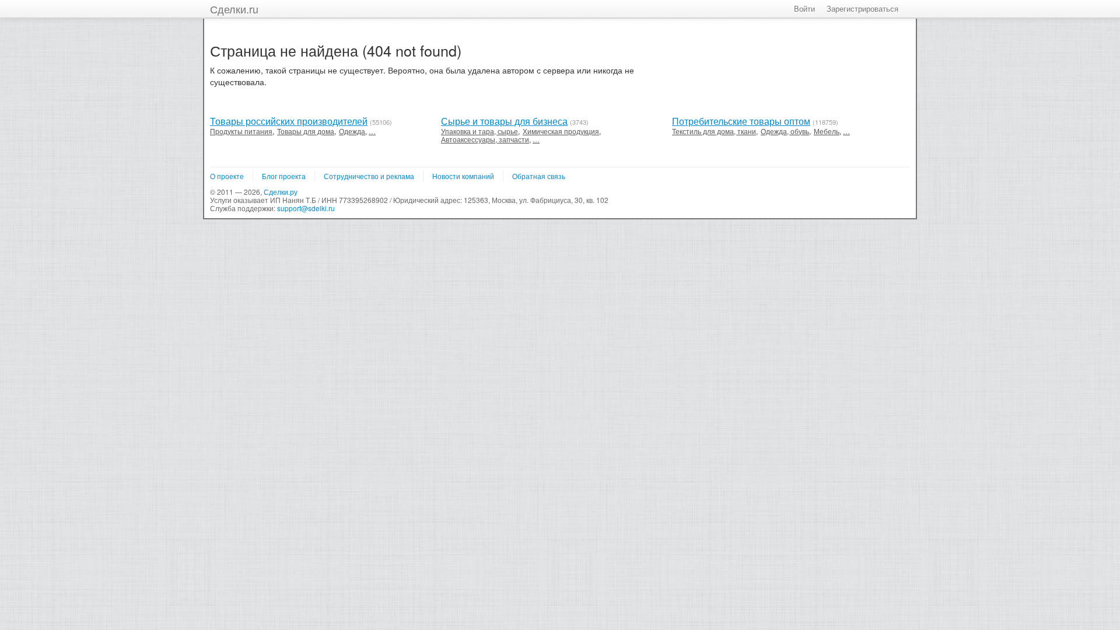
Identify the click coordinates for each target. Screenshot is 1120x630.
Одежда (352, 131)
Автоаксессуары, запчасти (485, 139)
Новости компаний (463, 176)
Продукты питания (241, 131)
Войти (804, 8)
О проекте (227, 176)
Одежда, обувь (785, 131)
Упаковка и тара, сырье (479, 131)
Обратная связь (538, 176)
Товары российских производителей (289, 121)
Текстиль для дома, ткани (714, 131)
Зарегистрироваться (862, 8)
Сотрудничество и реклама (369, 176)
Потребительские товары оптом (741, 121)
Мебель (826, 131)
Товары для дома (305, 131)
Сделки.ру (281, 192)
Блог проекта (284, 176)
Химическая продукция (561, 131)
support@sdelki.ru (306, 208)
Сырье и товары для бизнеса (504, 121)
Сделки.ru (234, 8)
